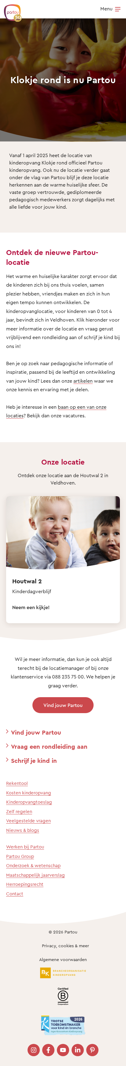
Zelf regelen (19, 811)
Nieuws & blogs (22, 830)
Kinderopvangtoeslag (29, 802)
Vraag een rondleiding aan (49, 746)
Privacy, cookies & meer (65, 945)
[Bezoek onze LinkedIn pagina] (78, 1050)
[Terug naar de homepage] (10, 10)
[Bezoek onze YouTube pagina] (63, 1050)
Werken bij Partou (25, 847)
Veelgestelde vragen (28, 821)
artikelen (83, 381)
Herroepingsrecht (24, 884)
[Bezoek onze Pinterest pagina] (92, 1050)
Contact (14, 894)
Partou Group (20, 856)
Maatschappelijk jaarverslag (35, 875)
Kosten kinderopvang (28, 793)
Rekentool (17, 783)
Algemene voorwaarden (63, 959)
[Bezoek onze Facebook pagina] (48, 1050)
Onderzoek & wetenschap (33, 865)
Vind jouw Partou (63, 705)
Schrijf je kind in (34, 760)
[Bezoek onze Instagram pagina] (34, 1050)
